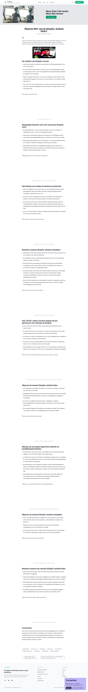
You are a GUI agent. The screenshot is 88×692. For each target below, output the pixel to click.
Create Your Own (51, 17)
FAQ (44, 2)
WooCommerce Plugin (42, 674)
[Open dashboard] (73, 2)
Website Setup (40, 672)
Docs (47, 2)
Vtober (39, 676)
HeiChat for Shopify (42, 669)
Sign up (68, 688)
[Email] (12, 680)
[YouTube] (8, 680)
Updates (52, 2)
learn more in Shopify (78, 688)
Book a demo (78, 2)
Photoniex (39, 678)
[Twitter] (5, 680)
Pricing (39, 2)
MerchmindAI (40, 680)
